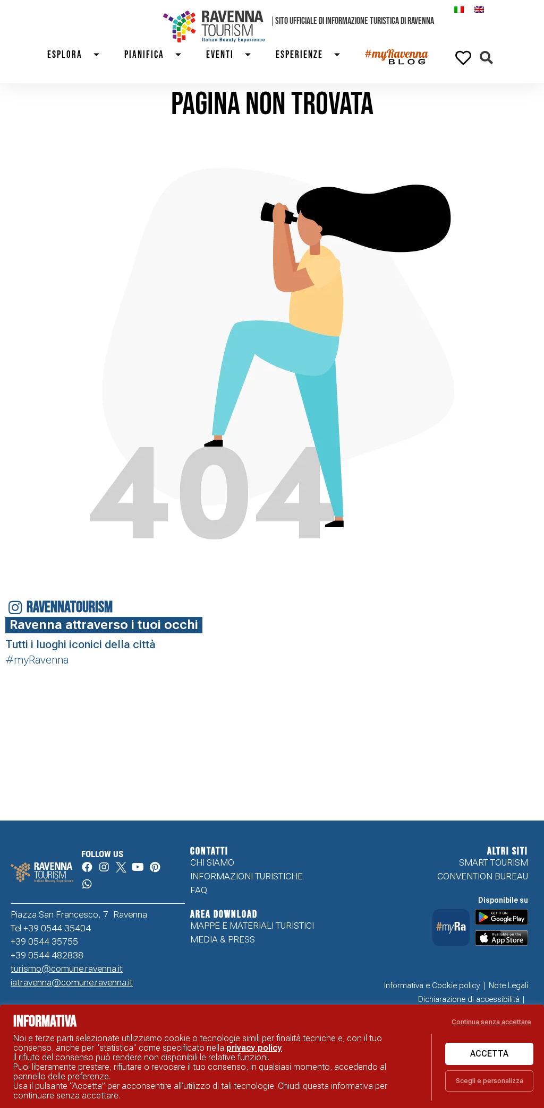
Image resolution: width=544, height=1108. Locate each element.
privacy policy (254, 1048)
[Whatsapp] (87, 884)
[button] (486, 57)
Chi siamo (212, 862)
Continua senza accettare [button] (491, 1022)
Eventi (220, 55)
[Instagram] (104, 867)
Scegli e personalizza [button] (489, 1081)
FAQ (198, 890)
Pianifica (144, 55)
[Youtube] (138, 867)
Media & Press (222, 939)
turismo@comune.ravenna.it (67, 968)
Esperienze (299, 55)
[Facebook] (87, 867)
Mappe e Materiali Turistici (252, 925)
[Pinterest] (155, 867)
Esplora (64, 55)
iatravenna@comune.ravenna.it (72, 982)
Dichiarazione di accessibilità (469, 999)
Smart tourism (493, 862)
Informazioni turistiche (246, 876)
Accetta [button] (489, 1054)
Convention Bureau (482, 876)
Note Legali (508, 985)
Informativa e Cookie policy (432, 985)
